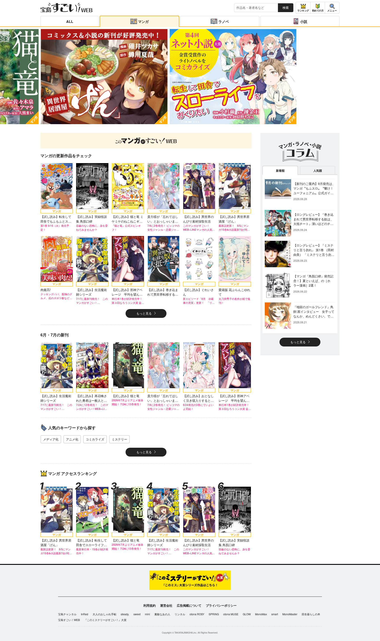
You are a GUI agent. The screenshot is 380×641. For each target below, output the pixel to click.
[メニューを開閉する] (332, 7)
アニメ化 (72, 439)
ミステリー (119, 439)
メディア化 (50, 439)
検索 (286, 7)
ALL (69, 21)
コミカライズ (95, 439)
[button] (181, 121)
